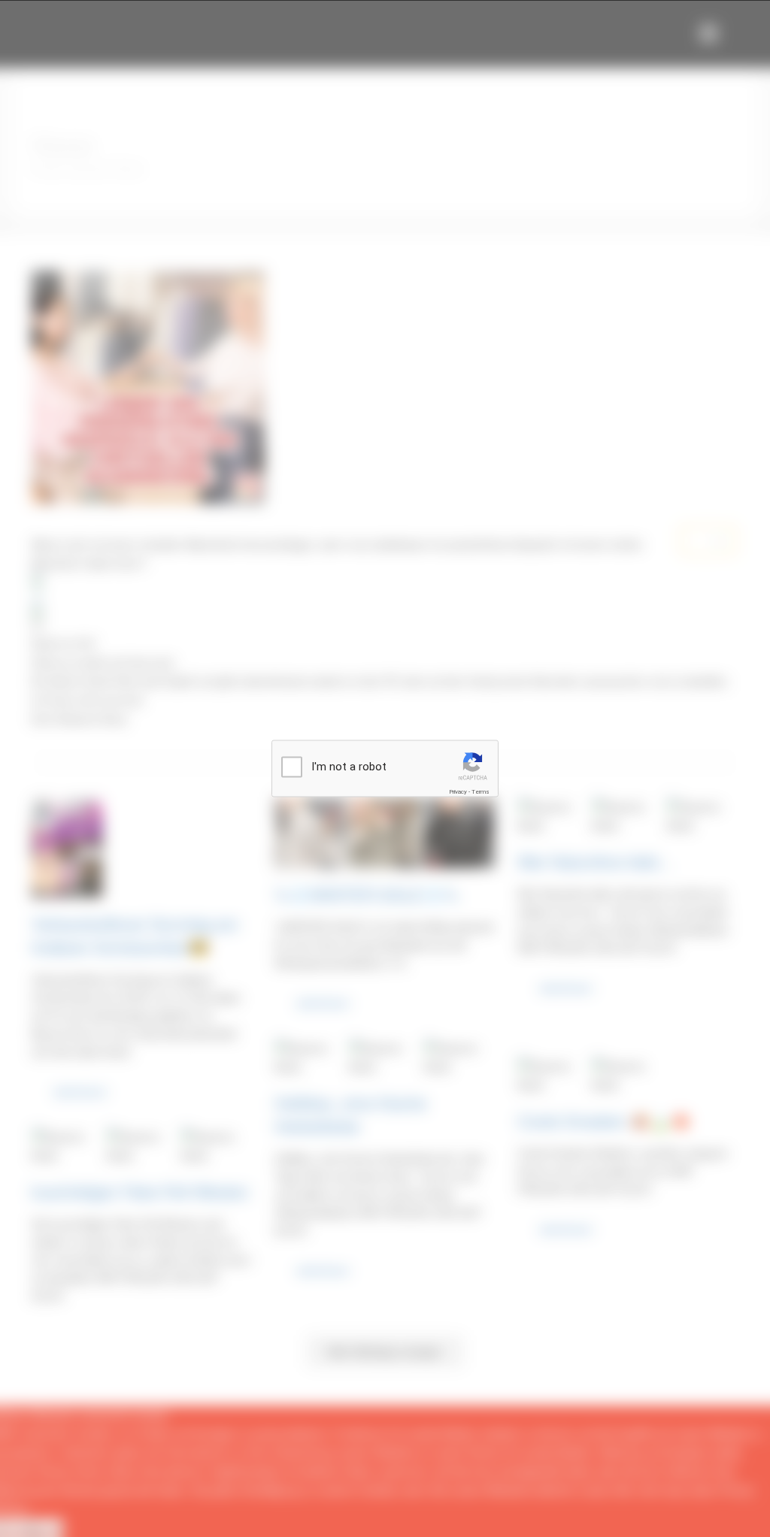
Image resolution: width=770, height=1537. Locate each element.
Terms (480, 791)
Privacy (458, 791)
